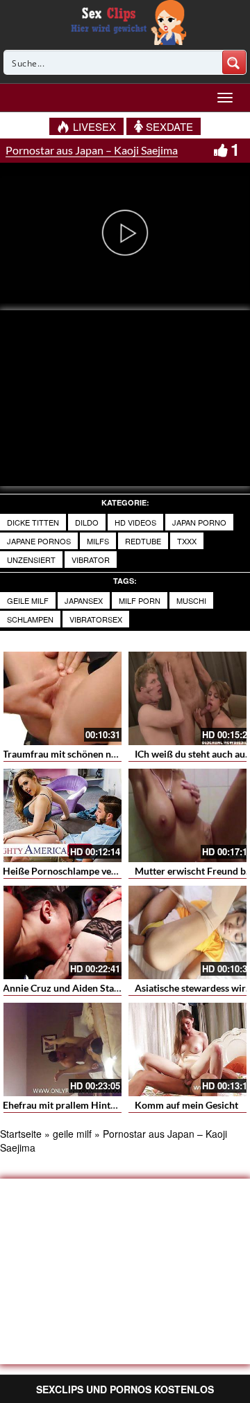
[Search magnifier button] (234, 62)
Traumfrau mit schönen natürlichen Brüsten (97, 754)
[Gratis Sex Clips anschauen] (125, 21)
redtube (143, 540)
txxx (187, 540)
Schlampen (30, 619)
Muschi (191, 600)
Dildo (87, 522)
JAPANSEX (84, 600)
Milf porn (139, 600)
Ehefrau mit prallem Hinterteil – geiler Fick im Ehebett (120, 1105)
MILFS (98, 540)
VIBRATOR (91, 559)
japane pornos (39, 540)
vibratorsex (95, 619)
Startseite (21, 1134)
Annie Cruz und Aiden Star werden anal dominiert (110, 988)
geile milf (28, 600)
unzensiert (31, 559)
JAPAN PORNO (199, 522)
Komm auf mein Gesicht (186, 1105)
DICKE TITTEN (33, 522)
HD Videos (135, 522)
